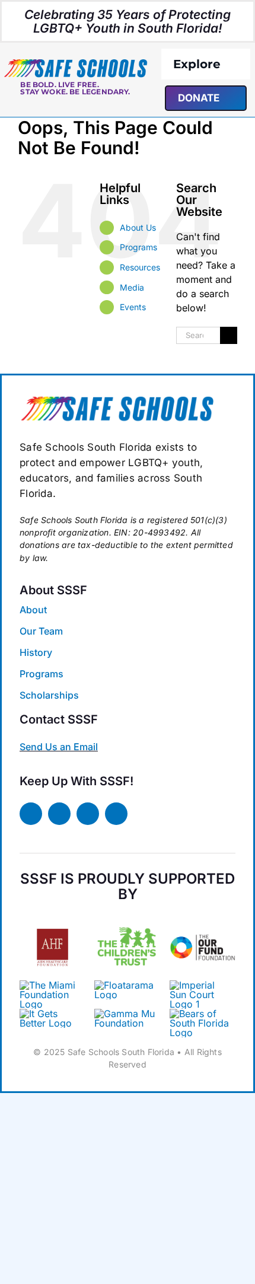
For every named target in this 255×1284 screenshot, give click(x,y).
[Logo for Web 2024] (75, 63)
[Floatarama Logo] (127, 985)
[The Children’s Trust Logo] (127, 919)
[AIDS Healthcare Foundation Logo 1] (52, 924)
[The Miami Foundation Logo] (52, 985)
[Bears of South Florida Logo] (117, 400)
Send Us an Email (59, 747)
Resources (140, 267)
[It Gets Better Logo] (52, 1013)
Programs (138, 247)
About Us (138, 227)
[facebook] (31, 813)
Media (132, 287)
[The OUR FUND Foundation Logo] (202, 919)
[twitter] (59, 813)
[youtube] (116, 813)
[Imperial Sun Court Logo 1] (199, 985)
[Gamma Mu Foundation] (127, 1013)
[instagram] (87, 813)
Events (133, 307)
